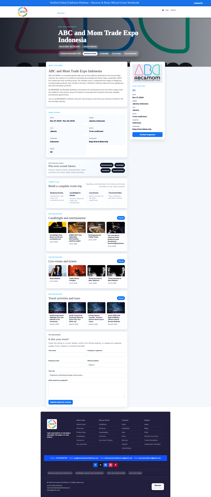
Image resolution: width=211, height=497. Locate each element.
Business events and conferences (60, 473)
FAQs (146, 432)
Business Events (90, 53)
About (146, 424)
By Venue (102, 428)
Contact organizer (147, 134)
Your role (51, 371)
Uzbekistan (125, 428)
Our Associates (81, 444)
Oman (124, 424)
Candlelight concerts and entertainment (89, 473)
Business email (53, 361)
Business (60, 13)
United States (126, 448)
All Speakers (80, 436)
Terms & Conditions (151, 440)
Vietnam (124, 444)
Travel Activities (130, 53)
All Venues (80, 428)
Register (173, 10)
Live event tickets (135, 473)
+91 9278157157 (61, 458)
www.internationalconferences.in (58, 488)
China (124, 436)
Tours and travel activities (116, 473)
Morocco (125, 440)
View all (121, 218)
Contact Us (80, 440)
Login (167, 10)
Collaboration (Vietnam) (152, 444)
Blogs (146, 428)
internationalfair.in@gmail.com (149, 458)
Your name (52, 350)
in (105, 465)
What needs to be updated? (58, 380)
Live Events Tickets (105, 440)
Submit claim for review (60, 402)
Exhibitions (103, 424)
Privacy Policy (81, 432)
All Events (102, 436)
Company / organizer (94, 350)
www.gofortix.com (53, 490)
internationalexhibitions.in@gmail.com (118, 458)
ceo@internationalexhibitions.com (86, 458)
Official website (93, 361)
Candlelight (104, 53)
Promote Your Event (151, 436)
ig (111, 465)
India (123, 432)
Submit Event (81, 424)
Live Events (116, 53)
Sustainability (103, 432)
